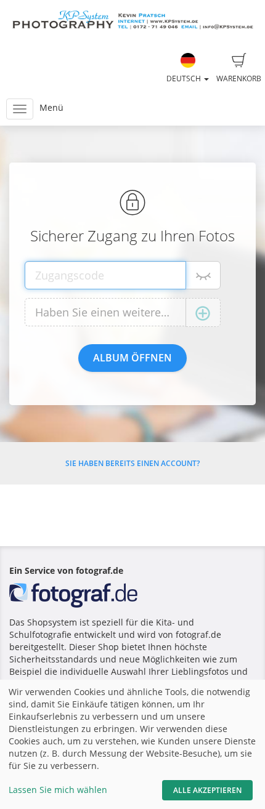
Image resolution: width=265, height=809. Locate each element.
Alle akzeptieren (207, 790)
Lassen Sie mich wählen (58, 789)
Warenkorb (238, 78)
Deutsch (184, 78)
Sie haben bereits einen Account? (132, 463)
